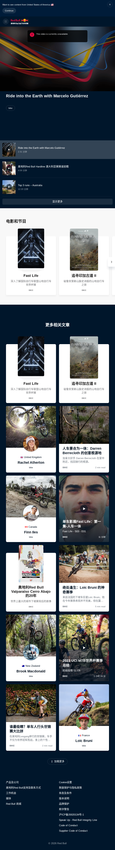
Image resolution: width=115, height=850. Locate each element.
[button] (110, 8)
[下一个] (111, 262)
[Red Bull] (24, 21)
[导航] (5, 21)
